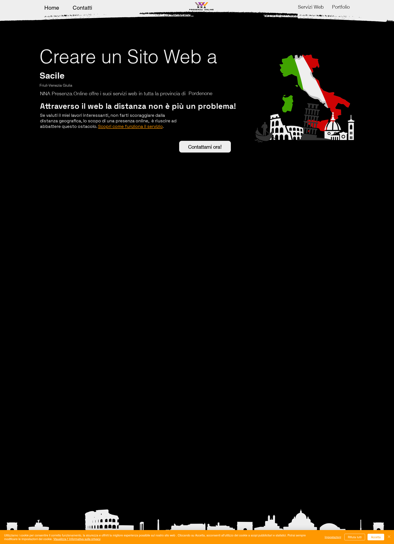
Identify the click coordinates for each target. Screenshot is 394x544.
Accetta (376, 537)
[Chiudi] (389, 537)
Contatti (82, 8)
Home (51, 8)
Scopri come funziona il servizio (130, 126)
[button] (311, 7)
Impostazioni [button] (333, 537)
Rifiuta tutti (355, 537)
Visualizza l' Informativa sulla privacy (77, 539)
